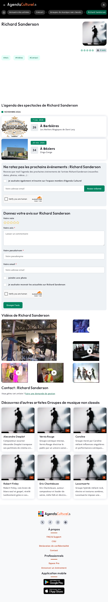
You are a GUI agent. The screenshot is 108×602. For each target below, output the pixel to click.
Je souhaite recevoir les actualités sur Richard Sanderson (36, 284)
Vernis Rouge (47, 436)
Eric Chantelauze (49, 483)
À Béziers (47, 148)
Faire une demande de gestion (40, 393)
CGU (54, 541)
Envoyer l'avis (13, 305)
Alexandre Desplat (14, 436)
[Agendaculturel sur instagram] (57, 522)
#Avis (5, 58)
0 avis (103, 50)
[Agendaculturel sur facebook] (50, 522)
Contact (54, 550)
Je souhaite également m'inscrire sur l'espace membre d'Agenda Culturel (45, 180)
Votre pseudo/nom (13, 250)
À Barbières (49, 126)
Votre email (9, 264)
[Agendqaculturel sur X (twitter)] (42, 522)
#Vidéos (19, 58)
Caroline (80, 436)
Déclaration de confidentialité (54, 546)
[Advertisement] (54, 81)
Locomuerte (82, 483)
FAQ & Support (54, 536)
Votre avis (8, 227)
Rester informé (94, 188)
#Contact (34, 58)
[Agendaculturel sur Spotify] (65, 522)
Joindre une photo (17, 277)
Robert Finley (11, 483)
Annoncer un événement (54, 567)
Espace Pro (54, 563)
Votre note (8, 218)
